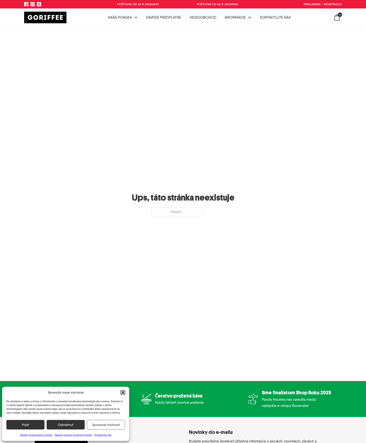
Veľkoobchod (203, 17)
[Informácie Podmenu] (249, 17)
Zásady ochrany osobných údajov (73, 434)
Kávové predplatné (163, 17)
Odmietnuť (65, 425)
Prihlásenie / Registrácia (323, 4)
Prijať (25, 425)
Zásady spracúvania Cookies (36, 434)
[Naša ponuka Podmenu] (136, 17)
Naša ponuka (120, 17)
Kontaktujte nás (102, 434)
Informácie (235, 17)
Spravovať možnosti (106, 425)
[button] (123, 392)
